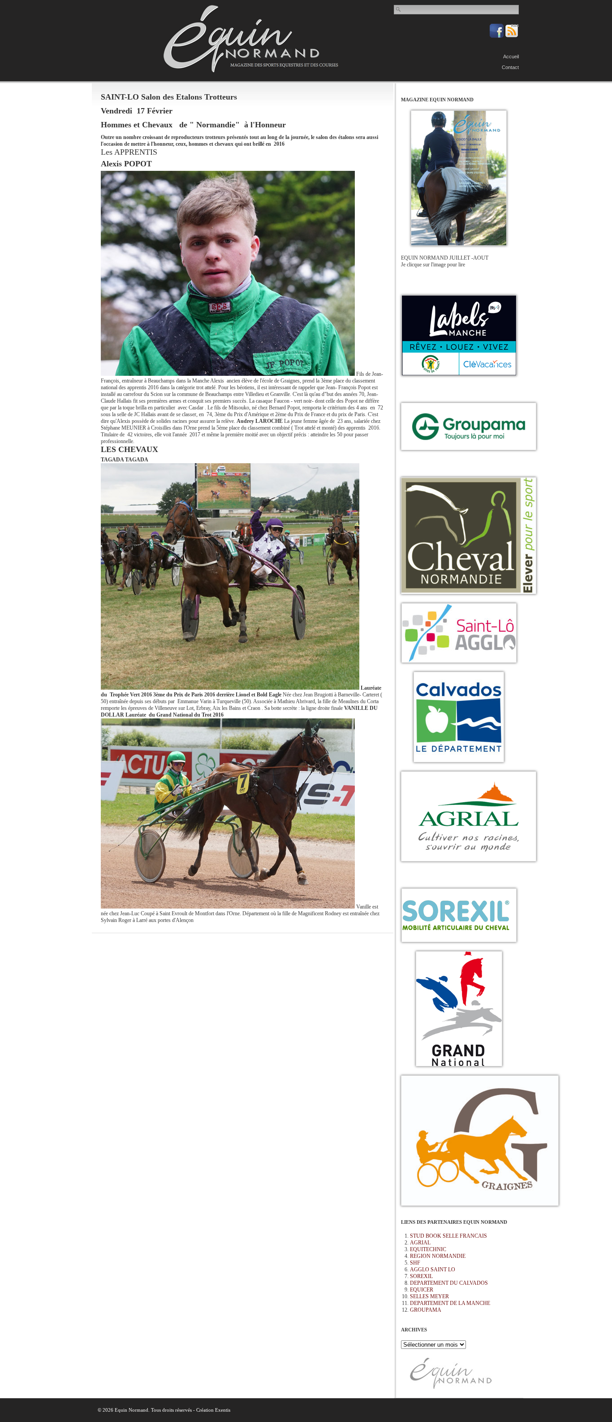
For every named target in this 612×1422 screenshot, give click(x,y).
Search (398, 9)
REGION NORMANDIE (437, 1256)
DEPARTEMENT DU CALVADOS (449, 1283)
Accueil (511, 56)
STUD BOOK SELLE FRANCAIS (448, 1236)
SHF (415, 1263)
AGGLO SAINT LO (432, 1269)
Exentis (222, 1410)
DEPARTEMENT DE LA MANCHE (450, 1303)
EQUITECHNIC (428, 1249)
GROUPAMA (425, 1310)
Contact (510, 67)
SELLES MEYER (429, 1296)
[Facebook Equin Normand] (497, 36)
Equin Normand (251, 38)
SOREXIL (421, 1276)
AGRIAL (420, 1242)
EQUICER (421, 1290)
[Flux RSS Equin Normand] (512, 36)
